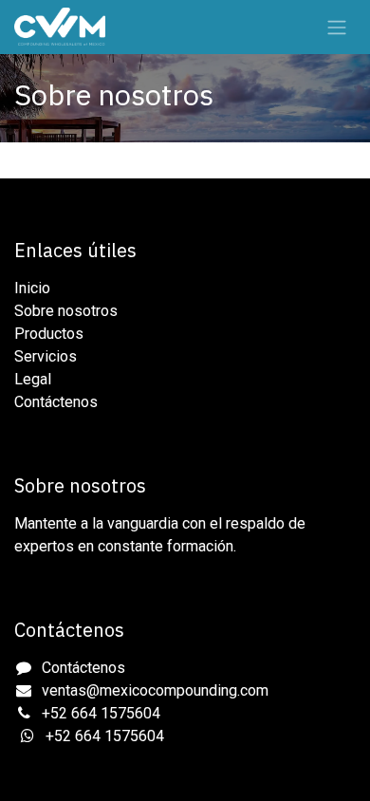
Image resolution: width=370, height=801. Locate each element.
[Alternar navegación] (337, 27)
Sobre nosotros (66, 311)
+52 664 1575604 (101, 713)
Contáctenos (56, 402)
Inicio (32, 288)
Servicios (45, 356)
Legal (32, 379)
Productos (48, 334)
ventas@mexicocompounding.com (155, 690)
